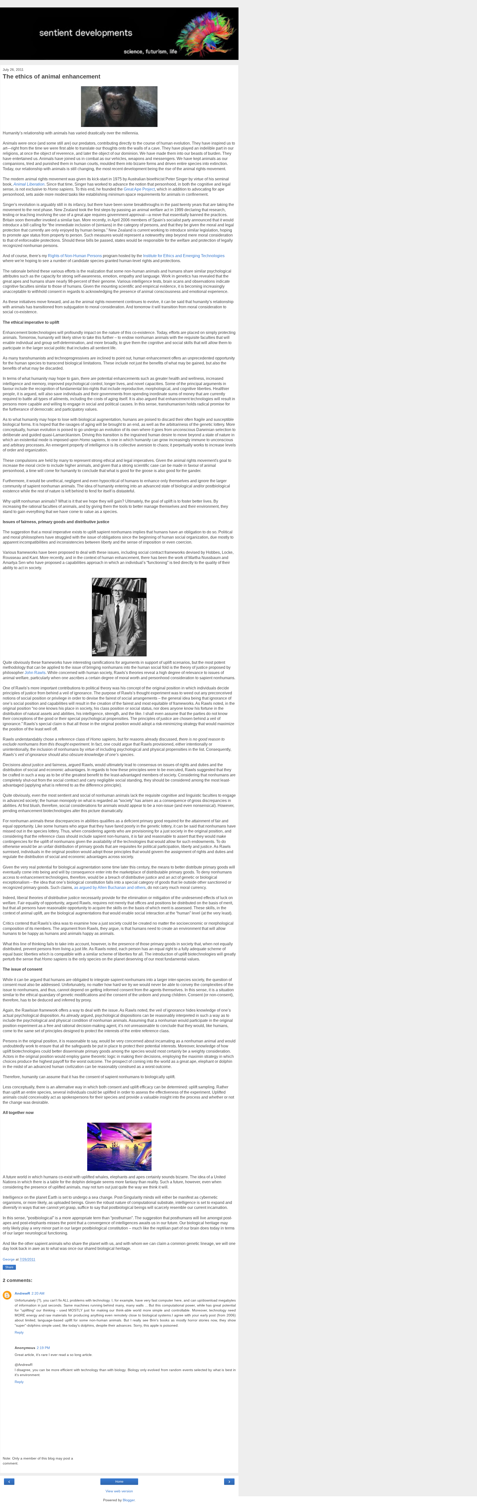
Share (9, 1267)
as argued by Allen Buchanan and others (110, 887)
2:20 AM (38, 1293)
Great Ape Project (139, 189)
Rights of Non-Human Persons (75, 256)
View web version (119, 1491)
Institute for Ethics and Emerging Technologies (184, 256)
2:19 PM (43, 1348)
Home (119, 1481)
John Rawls (35, 673)
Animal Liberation (28, 184)
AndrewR (22, 1293)
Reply (19, 1332)
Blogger (129, 1500)
